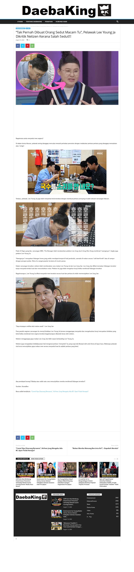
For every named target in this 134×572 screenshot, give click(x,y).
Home (17, 26)
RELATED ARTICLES (22, 459)
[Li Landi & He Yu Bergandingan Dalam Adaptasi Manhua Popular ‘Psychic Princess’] (88, 470)
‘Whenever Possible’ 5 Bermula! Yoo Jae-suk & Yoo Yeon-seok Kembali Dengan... (72, 525)
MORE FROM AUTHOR (37, 459)
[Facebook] (18, 46)
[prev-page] (115, 459)
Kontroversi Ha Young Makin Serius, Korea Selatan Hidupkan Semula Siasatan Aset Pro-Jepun (46, 481)
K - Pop (28, 28)
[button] (117, 21)
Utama (20, 22)
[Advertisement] (67, 121)
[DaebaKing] (67, 9)
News (88, 504)
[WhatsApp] (32, 46)
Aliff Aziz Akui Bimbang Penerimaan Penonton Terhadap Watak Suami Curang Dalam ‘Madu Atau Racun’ (24, 482)
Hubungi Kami (61, 22)
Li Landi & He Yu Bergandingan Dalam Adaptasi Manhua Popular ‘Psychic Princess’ (87, 481)
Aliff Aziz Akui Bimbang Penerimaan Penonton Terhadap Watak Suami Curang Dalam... (71, 501)
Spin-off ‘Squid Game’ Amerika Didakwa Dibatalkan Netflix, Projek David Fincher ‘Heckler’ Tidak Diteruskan (109, 482)
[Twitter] (23, 46)
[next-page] (117, 459)
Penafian (49, 22)
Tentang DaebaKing (34, 22)
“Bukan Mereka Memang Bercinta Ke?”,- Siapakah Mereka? (95, 448)
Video (88, 510)
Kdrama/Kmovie (92, 501)
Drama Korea (91, 507)
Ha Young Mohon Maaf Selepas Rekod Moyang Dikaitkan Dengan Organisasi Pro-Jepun (65, 481)
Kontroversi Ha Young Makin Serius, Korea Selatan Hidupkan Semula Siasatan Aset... (72, 513)
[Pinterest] (27, 46)
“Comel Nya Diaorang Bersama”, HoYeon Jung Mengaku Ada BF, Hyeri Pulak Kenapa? (59, 391)
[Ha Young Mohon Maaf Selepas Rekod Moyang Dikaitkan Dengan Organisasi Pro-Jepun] (67, 470)
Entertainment (24, 26)
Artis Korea (90, 513)
